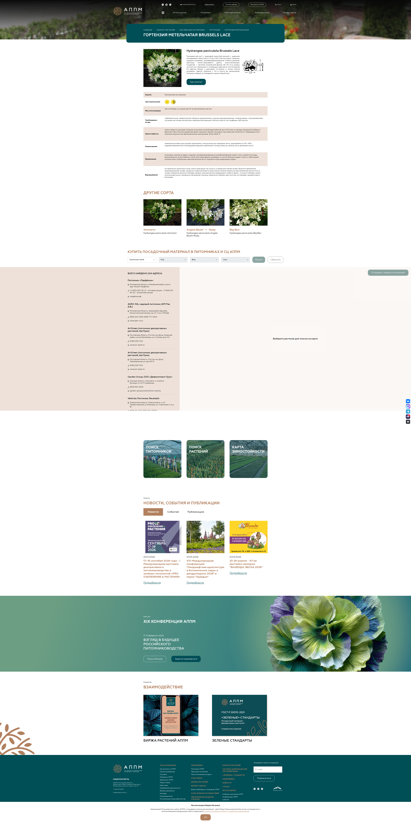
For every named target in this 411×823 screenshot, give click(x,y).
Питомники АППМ (197, 769)
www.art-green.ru (137, 345)
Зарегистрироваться (186, 659)
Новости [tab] (153, 512)
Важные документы (167, 791)
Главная (147, 30)
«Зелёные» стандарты (233, 775)
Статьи (225, 787)
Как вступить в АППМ (168, 769)
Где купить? (196, 82)
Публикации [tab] (195, 512)
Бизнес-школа (198, 786)
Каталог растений (166, 30)
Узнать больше (155, 659)
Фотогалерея (229, 790)
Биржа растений (262, 13)
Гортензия (214, 30)
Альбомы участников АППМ (232, 794)
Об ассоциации (168, 765)
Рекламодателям (166, 796)
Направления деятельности (170, 788)
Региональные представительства (173, 799)
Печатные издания (232, 13)
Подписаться (264, 778)
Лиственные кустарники (192, 30)
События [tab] (173, 512)
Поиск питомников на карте (201, 774)
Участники (196, 778)
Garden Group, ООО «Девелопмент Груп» (150, 377)
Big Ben (234, 230)
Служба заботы (231, 4)
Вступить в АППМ (257, 4)
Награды (163, 793)
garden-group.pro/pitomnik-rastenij (145, 391)
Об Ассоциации (179, 13)
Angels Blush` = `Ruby (201, 230)
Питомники (205, 13)
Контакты (163, 774)
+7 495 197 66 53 (118, 789)
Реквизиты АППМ (166, 777)
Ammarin (149, 230)
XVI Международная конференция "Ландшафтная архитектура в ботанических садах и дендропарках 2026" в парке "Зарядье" (205, 569)
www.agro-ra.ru (136, 321)
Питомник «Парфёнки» (140, 280)
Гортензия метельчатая (236, 30)
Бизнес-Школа (289, 13)
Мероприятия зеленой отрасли (202, 798)
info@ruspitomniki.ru (120, 792)
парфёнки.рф (135, 296)
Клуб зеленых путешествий (205, 793)
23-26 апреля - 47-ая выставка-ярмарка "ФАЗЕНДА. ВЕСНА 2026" (246, 564)
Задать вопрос (209, 4)
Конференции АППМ (230, 797)
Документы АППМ (166, 780)
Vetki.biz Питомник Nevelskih (143, 398)
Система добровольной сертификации (234, 770)
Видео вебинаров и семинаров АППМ (205, 789)
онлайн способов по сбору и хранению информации (226, 811)
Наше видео (228, 779)
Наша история (165, 782)
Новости (226, 783)
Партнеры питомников (199, 771)
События (225, 799)
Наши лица (164, 785)
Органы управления (167, 771)
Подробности (152, 582)
